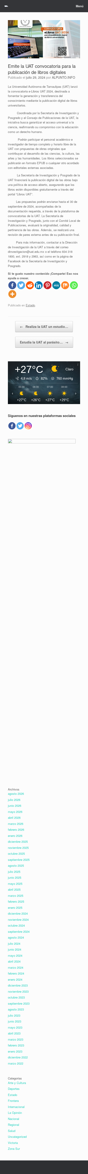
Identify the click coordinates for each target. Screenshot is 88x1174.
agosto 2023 (16, 1009)
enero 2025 (15, 907)
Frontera (13, 1100)
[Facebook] (12, 285)
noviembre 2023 (18, 991)
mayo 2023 (15, 1027)
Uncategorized (17, 1136)
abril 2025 (14, 889)
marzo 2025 (15, 895)
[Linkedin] (39, 285)
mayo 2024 (15, 955)
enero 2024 (15, 979)
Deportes (14, 1088)
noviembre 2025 (18, 847)
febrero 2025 (16, 901)
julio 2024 (14, 943)
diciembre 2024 (18, 913)
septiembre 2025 (19, 859)
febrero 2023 (16, 1045)
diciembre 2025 (18, 841)
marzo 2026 (15, 823)
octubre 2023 (16, 997)
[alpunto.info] (6, 6)
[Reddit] (30, 285)
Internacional (16, 1107)
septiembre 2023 (19, 1003)
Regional (13, 1124)
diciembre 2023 (18, 985)
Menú (79, 6)
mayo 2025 (15, 883)
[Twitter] (21, 285)
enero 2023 (15, 1051)
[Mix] (65, 285)
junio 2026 (14, 805)
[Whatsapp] (74, 285)
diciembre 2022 (18, 1057)
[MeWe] (56, 285)
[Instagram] (28, 425)
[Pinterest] (47, 285)
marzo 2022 (15, 1063)
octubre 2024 (16, 925)
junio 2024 (14, 949)
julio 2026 (14, 800)
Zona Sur (14, 1148)
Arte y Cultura (17, 1083)
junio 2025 (14, 877)
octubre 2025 (16, 853)
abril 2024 (14, 961)
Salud (11, 1131)
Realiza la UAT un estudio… (44, 326)
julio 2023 (14, 1015)
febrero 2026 (16, 829)
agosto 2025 (16, 865)
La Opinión (15, 1112)
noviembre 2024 (18, 919)
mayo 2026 (15, 811)
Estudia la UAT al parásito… (44, 342)
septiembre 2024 (19, 931)
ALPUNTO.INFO (63, 77)
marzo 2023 (15, 1039)
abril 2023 (14, 1033)
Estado (30, 305)
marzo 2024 (15, 967)
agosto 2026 (16, 793)
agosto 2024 (16, 937)
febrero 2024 (16, 973)
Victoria (13, 1143)
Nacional (13, 1119)
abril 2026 (14, 817)
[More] (12, 294)
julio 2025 (14, 871)
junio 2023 (14, 1021)
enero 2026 (15, 835)
